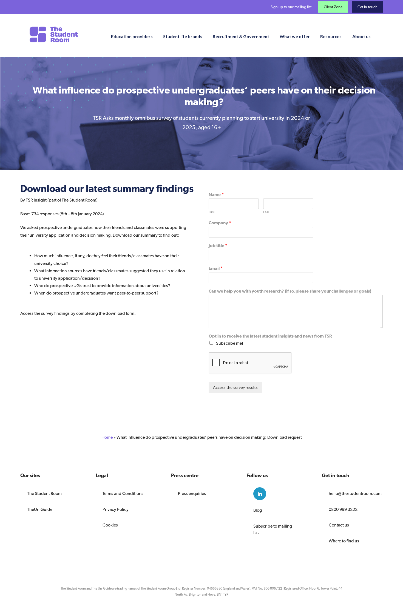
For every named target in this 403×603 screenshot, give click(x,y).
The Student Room (44, 493)
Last (266, 212)
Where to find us (344, 540)
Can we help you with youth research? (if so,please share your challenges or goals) (290, 291)
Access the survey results (235, 387)
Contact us (339, 525)
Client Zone (333, 7)
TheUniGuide (39, 509)
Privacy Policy (116, 509)
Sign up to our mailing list (291, 7)
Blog (257, 510)
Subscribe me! (229, 343)
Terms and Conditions (123, 493)
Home (107, 437)
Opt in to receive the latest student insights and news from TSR (270, 336)
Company (220, 222)
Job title (218, 245)
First (212, 212)
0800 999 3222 (343, 509)
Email (216, 268)
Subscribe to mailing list (272, 529)
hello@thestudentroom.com (352, 493)
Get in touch (367, 7)
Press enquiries (192, 493)
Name (216, 194)
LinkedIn (259, 493)
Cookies (110, 525)
